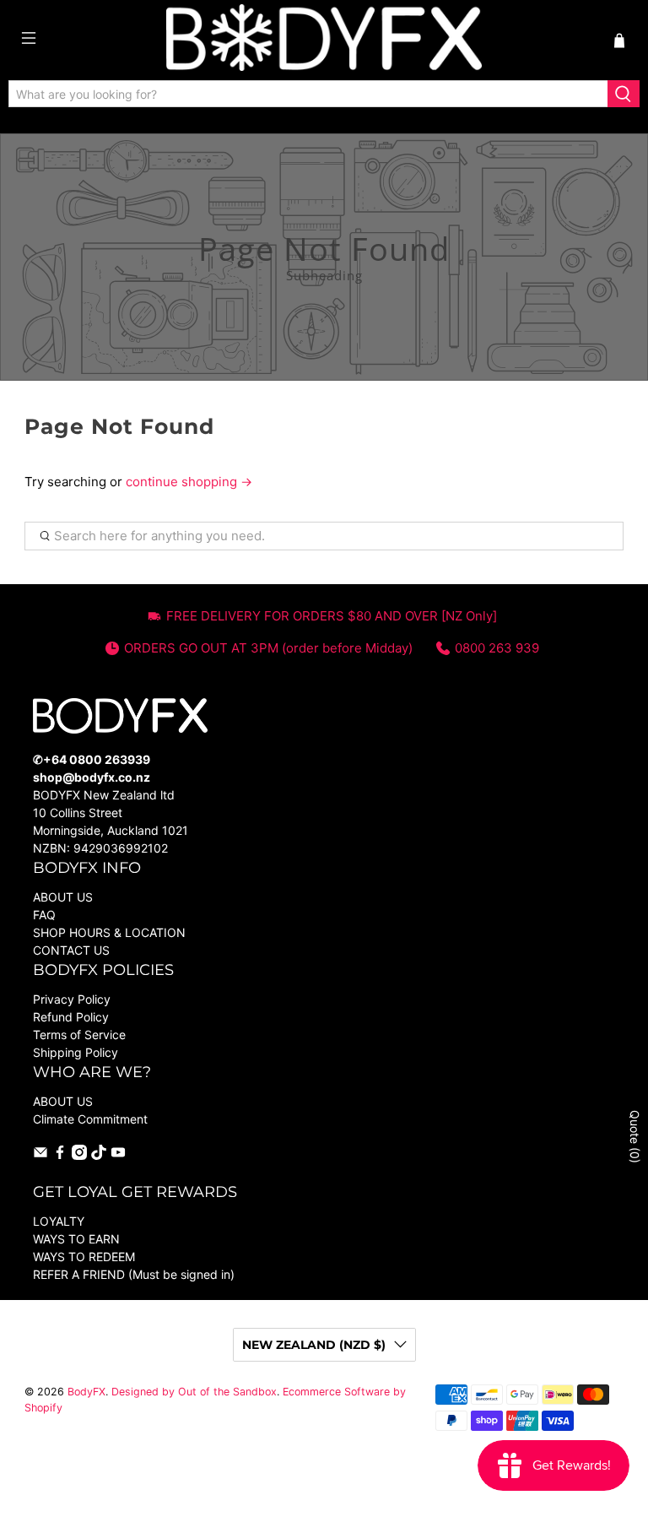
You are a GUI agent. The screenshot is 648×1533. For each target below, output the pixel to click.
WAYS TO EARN (76, 1239)
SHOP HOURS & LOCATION (109, 932)
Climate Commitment (90, 1119)
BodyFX (86, 1391)
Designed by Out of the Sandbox (194, 1391)
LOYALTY (58, 1221)
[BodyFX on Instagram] (79, 1155)
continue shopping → (189, 482)
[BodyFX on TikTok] (98, 1155)
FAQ (44, 914)
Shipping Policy (75, 1052)
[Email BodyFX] (40, 1155)
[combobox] (308, 93)
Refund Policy (71, 1017)
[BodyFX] (324, 40)
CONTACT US (71, 950)
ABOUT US (63, 897)
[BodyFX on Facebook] (60, 1155)
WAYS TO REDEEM (84, 1256)
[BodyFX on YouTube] (118, 1155)
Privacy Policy (72, 999)
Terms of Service (79, 1034)
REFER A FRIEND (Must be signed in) (134, 1274)
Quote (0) (635, 1136)
